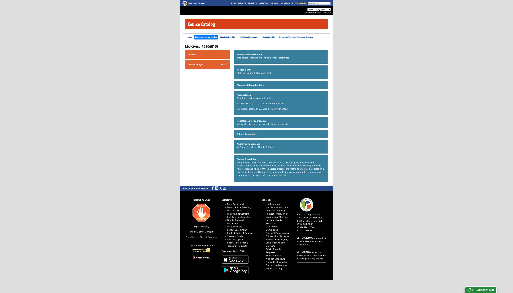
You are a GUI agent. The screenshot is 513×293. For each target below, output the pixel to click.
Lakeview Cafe (234, 226)
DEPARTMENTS (287, 3)
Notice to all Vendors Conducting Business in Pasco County (276, 265)
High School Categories (248, 37)
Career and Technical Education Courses (296, 37)
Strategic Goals (235, 236)
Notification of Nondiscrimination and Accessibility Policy (277, 207)
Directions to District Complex (201, 237)
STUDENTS (252, 3)
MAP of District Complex (201, 231)
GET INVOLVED (300, 3)
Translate (326, 12)
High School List (268, 37)
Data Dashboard (235, 204)
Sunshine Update (235, 239)
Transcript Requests (237, 246)
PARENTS (242, 3)
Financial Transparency (277, 233)
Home (189, 37)
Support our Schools (237, 242)
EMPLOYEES (263, 3)
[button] (481, 289)
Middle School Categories (206, 37)
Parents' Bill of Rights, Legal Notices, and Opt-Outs (277, 242)
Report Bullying (201, 226)
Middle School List (227, 37)
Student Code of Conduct (240, 233)
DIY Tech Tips (234, 210)
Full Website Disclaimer (277, 236)
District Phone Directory (239, 207)
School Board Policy (237, 229)
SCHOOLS (274, 3)
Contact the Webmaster (201, 245)
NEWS (233, 3)
